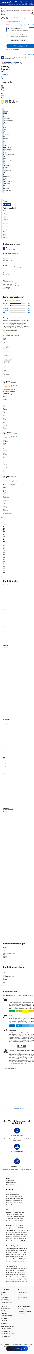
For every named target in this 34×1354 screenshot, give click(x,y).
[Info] (5, 590)
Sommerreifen (10, 1185)
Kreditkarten (4, 1313)
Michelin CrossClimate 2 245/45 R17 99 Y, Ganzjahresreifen (17, 1261)
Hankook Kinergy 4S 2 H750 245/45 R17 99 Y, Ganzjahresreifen (17, 1256)
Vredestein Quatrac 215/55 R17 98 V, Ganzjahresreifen (17, 1279)
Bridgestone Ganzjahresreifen (15, 1198)
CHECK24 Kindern (24, 1311)
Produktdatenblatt (19, 1108)
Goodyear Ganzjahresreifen (14, 1202)
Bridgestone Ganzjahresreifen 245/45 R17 (17, 1234)
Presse (3, 1295)
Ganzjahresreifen (11, 1182)
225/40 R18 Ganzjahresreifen (15, 1216)
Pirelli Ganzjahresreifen (13, 1194)
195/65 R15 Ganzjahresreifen (14, 1214)
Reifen (3, 8)
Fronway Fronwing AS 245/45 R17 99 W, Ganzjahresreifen (17, 1252)
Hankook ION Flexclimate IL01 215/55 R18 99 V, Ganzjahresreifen (17, 1281)
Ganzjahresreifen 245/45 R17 (14, 1228)
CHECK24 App (5, 1331)
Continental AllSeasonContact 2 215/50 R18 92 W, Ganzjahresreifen (17, 1274)
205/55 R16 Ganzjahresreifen (14, 1218)
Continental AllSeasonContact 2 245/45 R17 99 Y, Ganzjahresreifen (17, 1248)
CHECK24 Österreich (7, 1300)
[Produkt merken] (21, 63)
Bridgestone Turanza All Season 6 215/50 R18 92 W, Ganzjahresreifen (17, 1272)
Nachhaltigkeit (22, 1309)
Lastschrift (4, 1320)
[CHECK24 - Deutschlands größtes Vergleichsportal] (6, 3)
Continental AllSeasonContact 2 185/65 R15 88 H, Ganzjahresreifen (17, 1268)
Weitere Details (17, 284)
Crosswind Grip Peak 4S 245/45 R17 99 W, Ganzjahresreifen (17, 1259)
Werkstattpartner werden (25, 1300)
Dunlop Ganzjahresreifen (13, 1205)
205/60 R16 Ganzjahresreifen (15, 1212)
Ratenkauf (4, 1323)
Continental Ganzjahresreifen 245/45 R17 (17, 1230)
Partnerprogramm (23, 1292)
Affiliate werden (22, 1297)
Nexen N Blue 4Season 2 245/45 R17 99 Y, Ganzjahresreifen (17, 1254)
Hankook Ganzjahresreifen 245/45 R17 (17, 1236)
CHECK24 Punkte (6, 1336)
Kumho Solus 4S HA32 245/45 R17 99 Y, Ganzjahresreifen (17, 1250)
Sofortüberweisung (6, 1315)
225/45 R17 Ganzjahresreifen (14, 1220)
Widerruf (27, 1347)
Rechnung (4, 1318)
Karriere (3, 1292)
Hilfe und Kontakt (6, 1328)
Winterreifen (10, 1180)
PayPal (3, 1310)
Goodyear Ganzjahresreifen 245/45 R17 (17, 1238)
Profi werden (21, 1295)
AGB (5, 1347)
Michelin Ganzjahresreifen (14, 1196)
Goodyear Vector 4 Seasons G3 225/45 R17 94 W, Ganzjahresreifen (17, 1270)
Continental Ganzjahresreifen (14, 1192)
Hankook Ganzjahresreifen (14, 1200)
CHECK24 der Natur (25, 1314)
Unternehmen (5, 1297)
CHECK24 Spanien (6, 1302)
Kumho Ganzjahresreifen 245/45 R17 (17, 1241)
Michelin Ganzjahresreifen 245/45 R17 (17, 1232)
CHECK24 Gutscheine (7, 1333)
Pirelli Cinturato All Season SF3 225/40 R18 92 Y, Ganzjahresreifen (17, 1277)
